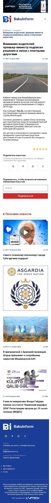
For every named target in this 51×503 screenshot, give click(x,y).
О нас (5, 472)
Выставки (7, 466)
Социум (16, 30)
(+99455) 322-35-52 (10, 446)
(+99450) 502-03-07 (27, 446)
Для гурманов (9, 469)
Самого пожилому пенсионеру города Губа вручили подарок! (24, 257)
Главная (7, 30)
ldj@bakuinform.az (10, 452)
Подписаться (25, 196)
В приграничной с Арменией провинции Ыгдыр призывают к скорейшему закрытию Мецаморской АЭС (24, 355)
